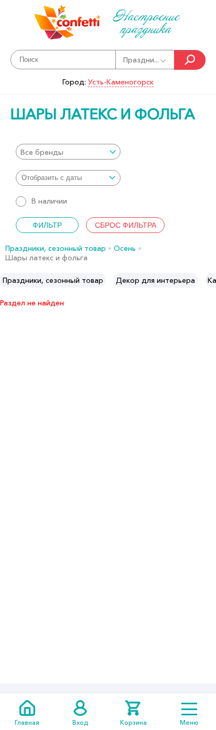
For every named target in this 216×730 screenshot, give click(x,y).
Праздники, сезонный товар (55, 248)
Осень (125, 248)
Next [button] (207, 280)
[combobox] (68, 152)
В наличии (49, 201)
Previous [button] (8, 280)
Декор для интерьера (155, 280)
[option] (53, 280)
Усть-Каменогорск (121, 82)
